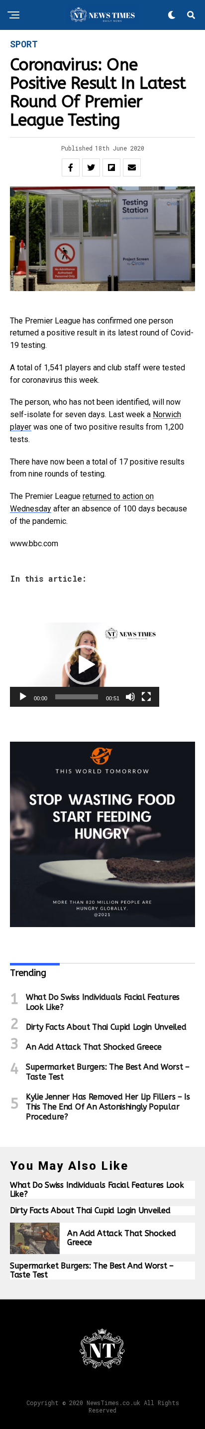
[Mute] (130, 697)
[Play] (23, 697)
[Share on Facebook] (71, 167)
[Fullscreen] (146, 697)
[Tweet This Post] (91, 167)
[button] (84, 665)
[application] (84, 665)
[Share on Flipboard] (111, 167)
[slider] (76, 696)
